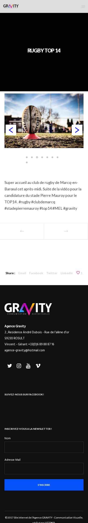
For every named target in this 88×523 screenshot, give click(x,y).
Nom (7, 438)
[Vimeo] (37, 365)
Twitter (51, 273)
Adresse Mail (12, 459)
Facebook (36, 273)
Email (22, 273)
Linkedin (67, 273)
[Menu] (81, 6)
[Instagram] (18, 365)
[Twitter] (9, 365)
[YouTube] (28, 365)
